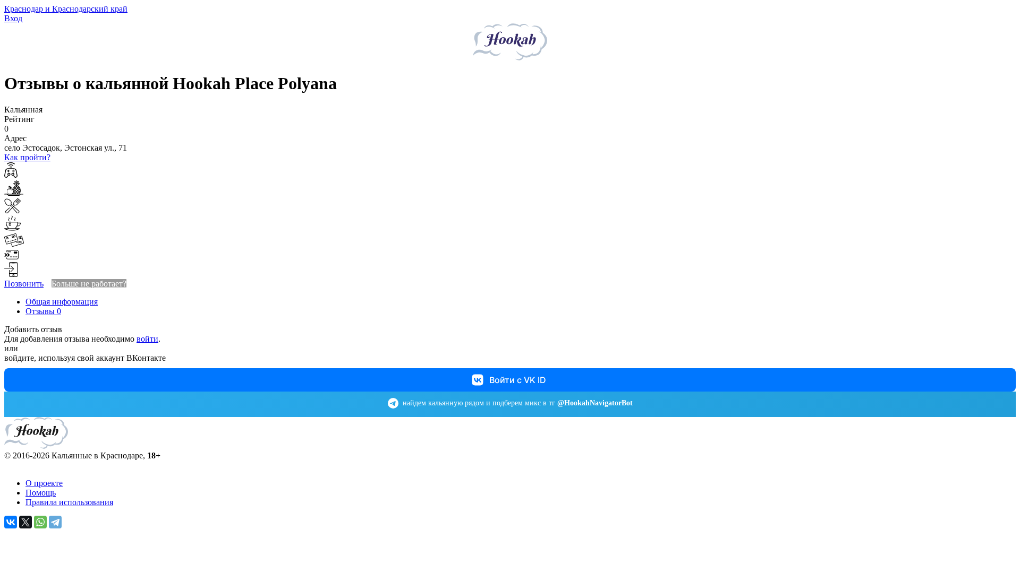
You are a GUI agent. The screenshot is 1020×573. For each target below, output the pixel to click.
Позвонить (24, 283)
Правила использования (69, 502)
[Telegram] (55, 522)
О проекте (44, 483)
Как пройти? (27, 157)
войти (147, 338)
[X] (25, 522)
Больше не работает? (89, 283)
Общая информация (62, 301)
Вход (13, 18)
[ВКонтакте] (10, 522)
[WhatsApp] (40, 522)
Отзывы (43, 311)
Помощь (41, 492)
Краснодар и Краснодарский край (66, 8)
